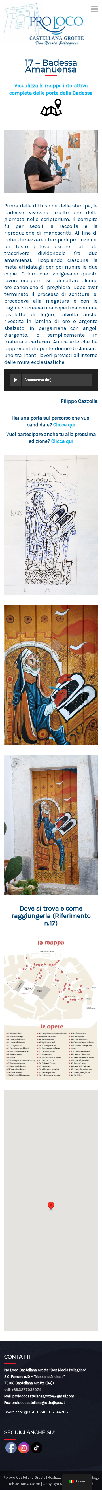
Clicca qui (64, 425)
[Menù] (94, 9)
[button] (51, 1206)
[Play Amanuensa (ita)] (15, 380)
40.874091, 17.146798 (50, 1412)
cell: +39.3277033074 (22, 1389)
